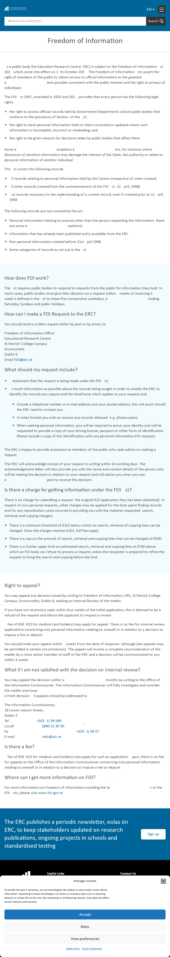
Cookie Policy (73, 949)
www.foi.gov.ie (50, 793)
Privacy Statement (92, 949)
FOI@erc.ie (23, 360)
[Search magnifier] (156, 21)
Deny (85, 927)
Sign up (153, 834)
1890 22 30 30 (53, 726)
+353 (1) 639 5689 (49, 721)
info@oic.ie (51, 737)
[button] (163, 881)
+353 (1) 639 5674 (88, 732)
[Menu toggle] (162, 9)
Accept (85, 914)
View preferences (85, 939)
